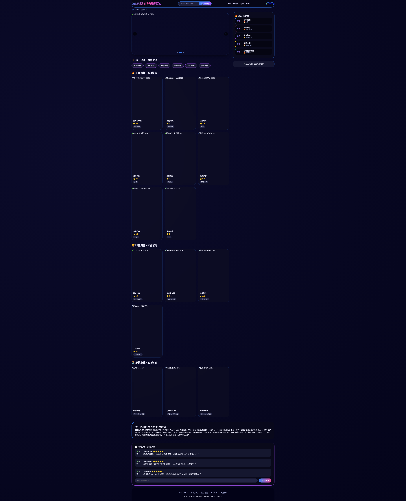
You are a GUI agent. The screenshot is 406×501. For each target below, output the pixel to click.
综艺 (242, 3)
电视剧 (235, 3)
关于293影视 (183, 492)
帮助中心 (214, 492)
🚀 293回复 (265, 480)
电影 (229, 3)
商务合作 (224, 492)
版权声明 (194, 492)
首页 (133, 10)
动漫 (248, 3)
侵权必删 (204, 492)
